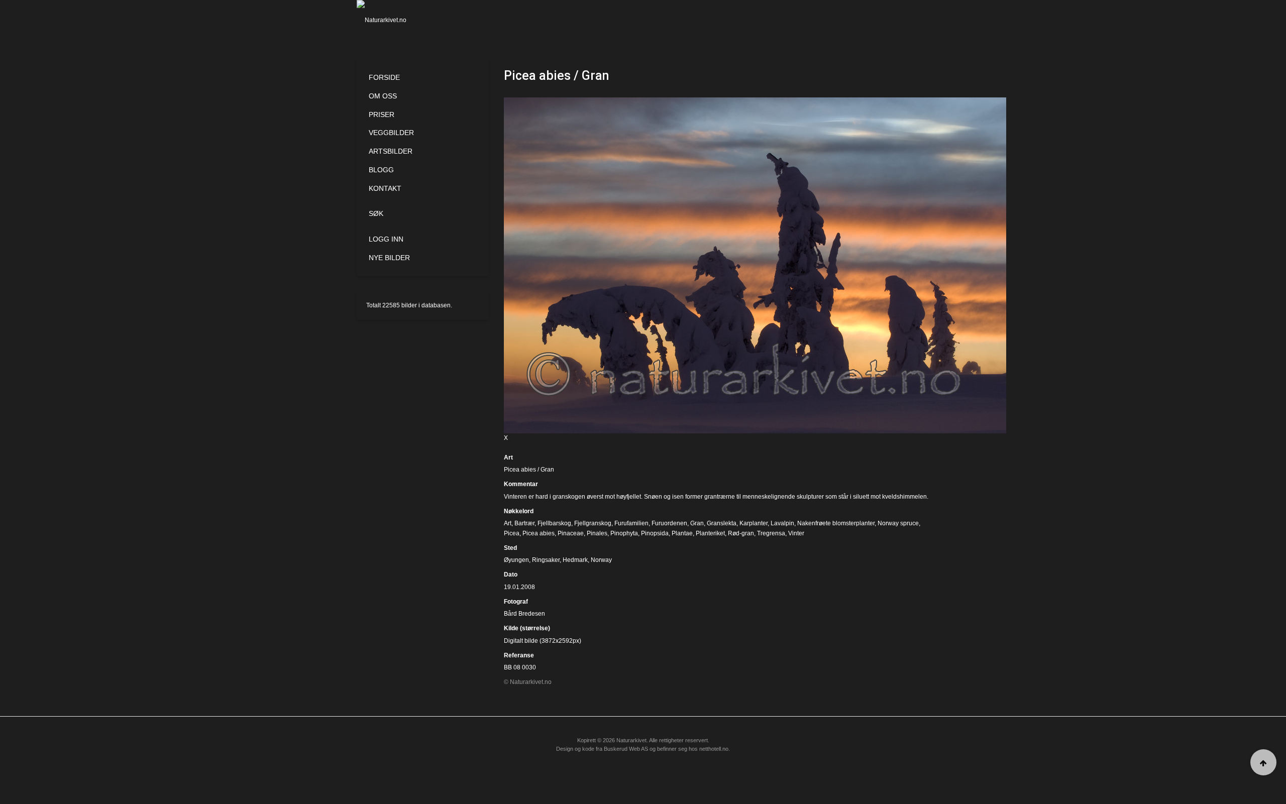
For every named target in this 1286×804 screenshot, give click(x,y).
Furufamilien (631, 523)
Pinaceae (571, 533)
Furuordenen (669, 523)
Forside (384, 77)
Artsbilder (390, 151)
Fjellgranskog (592, 523)
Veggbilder (391, 133)
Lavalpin (782, 523)
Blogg (381, 170)
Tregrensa (771, 533)
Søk (376, 213)
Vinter (796, 533)
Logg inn (386, 239)
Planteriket (710, 533)
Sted (510, 547)
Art (508, 457)
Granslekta (721, 523)
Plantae (682, 533)
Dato (510, 574)
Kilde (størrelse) (527, 628)
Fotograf (516, 601)
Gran (697, 523)
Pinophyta (624, 533)
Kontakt (385, 188)
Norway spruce (898, 523)
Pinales (597, 533)
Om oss (383, 96)
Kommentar (521, 484)
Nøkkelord (518, 511)
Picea (511, 533)
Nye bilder (389, 258)
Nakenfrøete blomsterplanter (836, 523)
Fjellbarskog (554, 523)
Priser (381, 114)
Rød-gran (741, 533)
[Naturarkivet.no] (398, 20)
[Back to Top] (1263, 762)
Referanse (519, 655)
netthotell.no (713, 749)
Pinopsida (655, 533)
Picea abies (538, 533)
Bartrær (524, 523)
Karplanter (753, 523)
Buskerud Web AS (626, 749)
